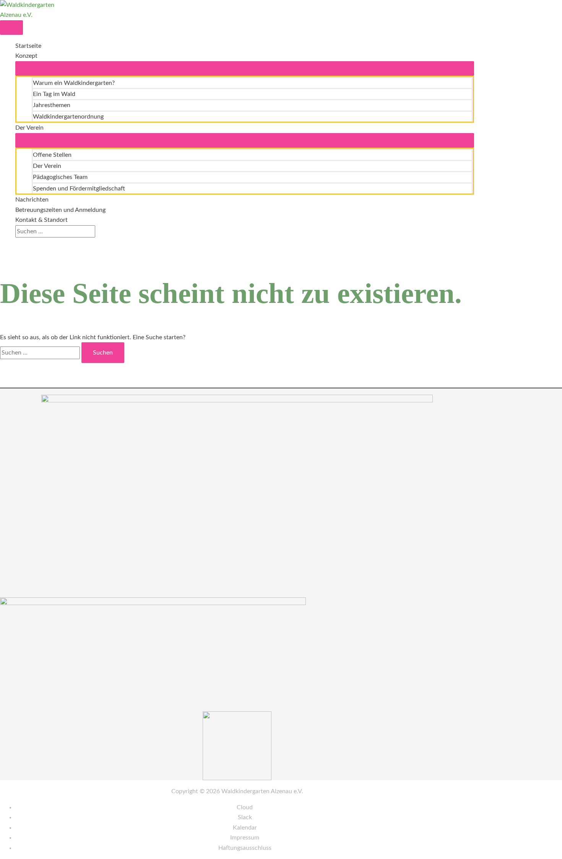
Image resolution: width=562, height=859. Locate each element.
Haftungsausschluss (244, 848)
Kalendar (245, 828)
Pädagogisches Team (60, 177)
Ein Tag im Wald (54, 94)
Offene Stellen (52, 155)
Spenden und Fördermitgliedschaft (79, 188)
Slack (245, 817)
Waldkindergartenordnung (68, 117)
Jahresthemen (51, 105)
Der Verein (29, 128)
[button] (17, 242)
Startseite (28, 46)
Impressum (244, 838)
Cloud (245, 807)
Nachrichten (32, 200)
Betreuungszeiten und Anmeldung (60, 210)
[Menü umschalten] (244, 68)
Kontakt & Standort (41, 220)
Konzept (26, 56)
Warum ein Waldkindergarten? (74, 83)
